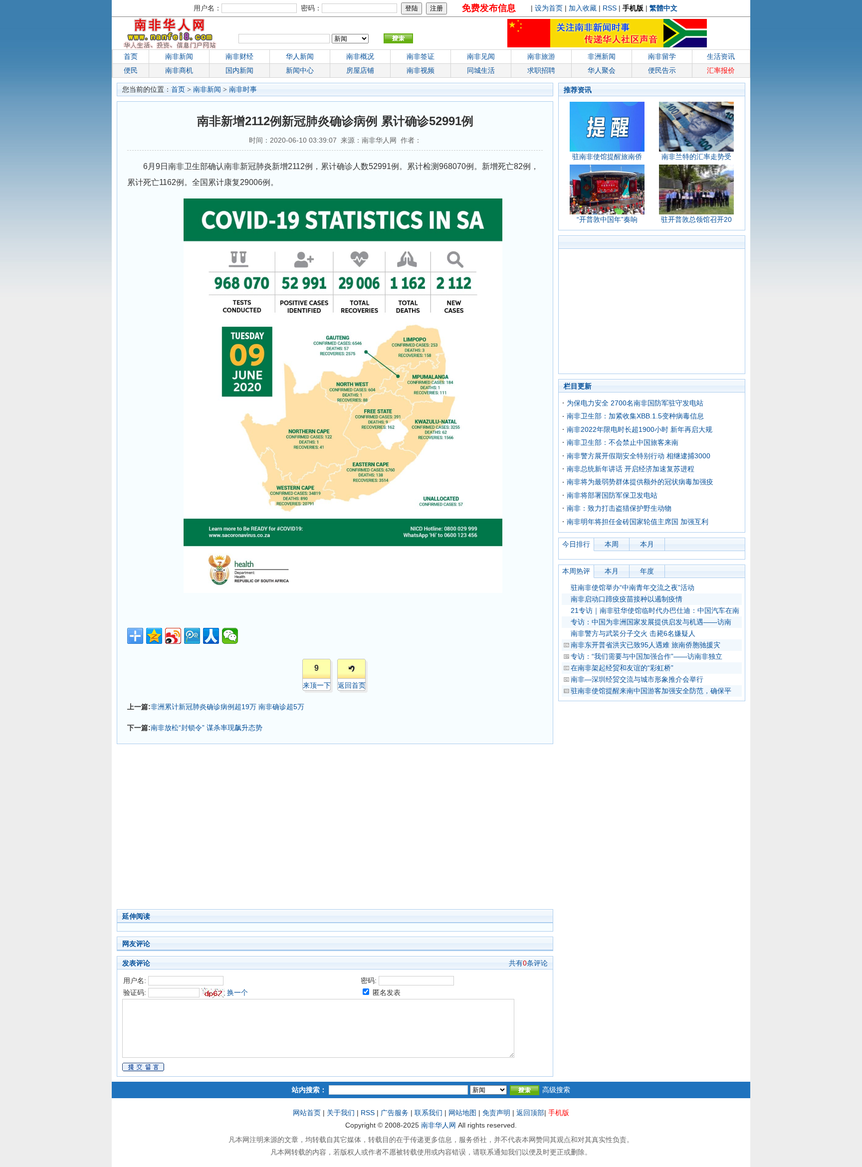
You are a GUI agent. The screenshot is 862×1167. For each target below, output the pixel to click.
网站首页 (307, 1113)
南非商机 (179, 70)
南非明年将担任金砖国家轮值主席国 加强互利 (637, 522)
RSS (610, 8)
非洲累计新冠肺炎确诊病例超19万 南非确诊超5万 (227, 707)
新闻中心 (300, 70)
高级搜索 (556, 1090)
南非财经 (239, 56)
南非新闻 (179, 56)
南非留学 (662, 56)
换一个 (237, 992)
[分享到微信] (230, 636)
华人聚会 (602, 70)
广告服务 (395, 1113)
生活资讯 (721, 56)
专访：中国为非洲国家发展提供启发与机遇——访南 (651, 622)
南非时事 (243, 89)
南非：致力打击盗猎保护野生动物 (619, 508)
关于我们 (341, 1113)
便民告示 (662, 70)
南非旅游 (541, 56)
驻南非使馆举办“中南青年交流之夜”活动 (632, 587)
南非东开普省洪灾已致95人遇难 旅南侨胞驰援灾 (645, 645)
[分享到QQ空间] (154, 636)
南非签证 (420, 56)
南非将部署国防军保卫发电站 (612, 495)
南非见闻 (481, 56)
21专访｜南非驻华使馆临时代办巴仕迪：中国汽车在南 (655, 610)
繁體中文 (663, 8)
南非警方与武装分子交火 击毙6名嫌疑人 (633, 633)
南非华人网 (438, 1125)
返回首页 (352, 685)
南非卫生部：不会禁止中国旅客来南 (622, 442)
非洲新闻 (602, 56)
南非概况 (360, 56)
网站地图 (462, 1113)
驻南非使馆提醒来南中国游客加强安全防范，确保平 (651, 691)
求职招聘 (541, 70)
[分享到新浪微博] (173, 636)
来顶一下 (317, 685)
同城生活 (481, 70)
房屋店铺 (360, 70)
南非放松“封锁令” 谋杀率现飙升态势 (206, 728)
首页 (131, 56)
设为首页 (549, 8)
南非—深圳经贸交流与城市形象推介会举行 (637, 679)
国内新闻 (239, 70)
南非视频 (420, 70)
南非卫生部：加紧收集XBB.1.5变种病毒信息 (635, 416)
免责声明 (496, 1113)
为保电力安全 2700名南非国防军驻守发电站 (635, 403)
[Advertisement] (286, 829)
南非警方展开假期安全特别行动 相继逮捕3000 (638, 456)
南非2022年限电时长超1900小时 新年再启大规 (639, 429)
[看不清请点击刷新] (213, 993)
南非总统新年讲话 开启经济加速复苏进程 (630, 469)
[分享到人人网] (211, 636)
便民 (131, 70)
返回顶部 (530, 1113)
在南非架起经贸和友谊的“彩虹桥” (622, 668)
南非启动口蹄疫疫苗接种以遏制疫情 (626, 599)
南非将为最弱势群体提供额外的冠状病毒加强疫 (640, 482)
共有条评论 (528, 963)
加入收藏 (583, 8)
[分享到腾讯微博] (192, 636)
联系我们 (428, 1113)
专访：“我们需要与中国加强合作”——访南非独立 (646, 656)
